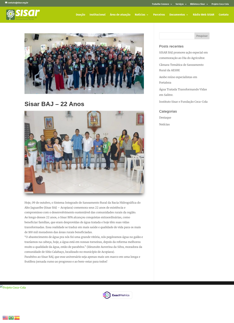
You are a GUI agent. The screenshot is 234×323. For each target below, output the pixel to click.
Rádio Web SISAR (203, 14)
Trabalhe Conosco (160, 4)
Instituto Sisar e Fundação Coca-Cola (183, 101)
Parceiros (159, 14)
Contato (224, 14)
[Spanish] (17, 317)
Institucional (98, 14)
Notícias (140, 14)
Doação (80, 14)
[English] (5, 317)
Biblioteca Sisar (197, 4)
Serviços (180, 4)
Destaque (165, 117)
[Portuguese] (11, 317)
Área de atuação (120, 14)
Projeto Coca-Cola (220, 4)
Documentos (177, 14)
